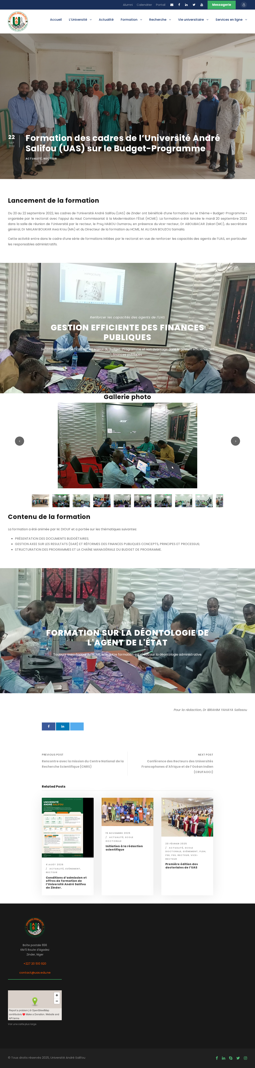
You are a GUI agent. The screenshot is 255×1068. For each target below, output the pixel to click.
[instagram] (245, 1058)
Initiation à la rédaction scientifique (124, 848)
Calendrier (144, 5)
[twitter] (194, 5)
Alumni (128, 5)
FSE (167, 855)
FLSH (202, 851)
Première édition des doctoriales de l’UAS (181, 865)
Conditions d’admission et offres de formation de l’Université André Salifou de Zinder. (66, 883)
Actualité (106, 19)
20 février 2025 (176, 843)
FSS (173, 855)
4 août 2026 (54, 864)
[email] (171, 5)
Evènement (72, 868)
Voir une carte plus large (22, 1024)
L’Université (78, 19)
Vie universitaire (191, 19)
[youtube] (201, 5)
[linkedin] (186, 5)
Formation (129, 19)
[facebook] (179, 5)
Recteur (50, 159)
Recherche (157, 19)
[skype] (230, 1058)
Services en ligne (229, 19)
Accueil (56, 19)
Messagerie (221, 5)
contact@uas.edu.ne (35, 972)
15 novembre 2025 (118, 833)
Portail (160, 5)
